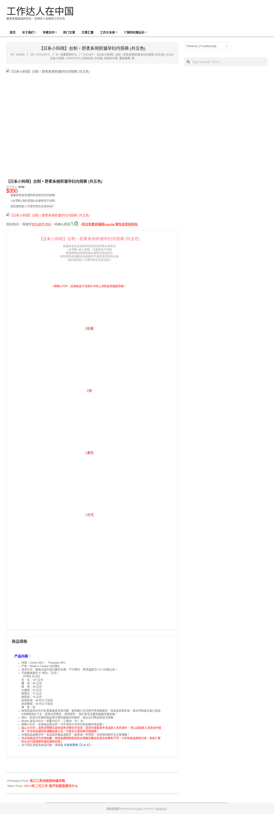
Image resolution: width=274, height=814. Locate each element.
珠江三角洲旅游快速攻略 (47, 780)
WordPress (161, 808)
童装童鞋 (124, 58)
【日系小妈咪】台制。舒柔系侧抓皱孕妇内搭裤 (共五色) (129, 54)
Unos (139, 808)
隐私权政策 (112, 808)
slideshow (73, 58)
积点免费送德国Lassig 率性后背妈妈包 (110, 224)
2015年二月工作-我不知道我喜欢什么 (51, 786)
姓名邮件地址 (41, 224)
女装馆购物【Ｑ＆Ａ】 (77, 745)
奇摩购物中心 (68, 54)
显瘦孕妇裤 (111, 58)
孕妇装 (98, 58)
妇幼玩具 (87, 58)
